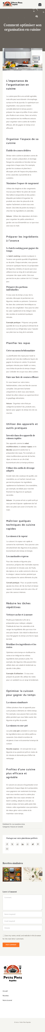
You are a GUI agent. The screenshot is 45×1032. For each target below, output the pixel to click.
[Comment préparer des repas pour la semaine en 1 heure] (12, 874)
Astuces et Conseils (16, 826)
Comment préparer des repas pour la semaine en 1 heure (12, 868)
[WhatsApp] (27, 844)
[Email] (7, 849)
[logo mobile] (12, 2)
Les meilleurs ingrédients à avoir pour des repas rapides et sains (33, 869)
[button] (4, 874)
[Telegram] (32, 844)
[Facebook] (7, 844)
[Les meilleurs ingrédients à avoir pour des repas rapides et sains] (33, 874)
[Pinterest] (38, 844)
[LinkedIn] (22, 844)
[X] (12, 844)
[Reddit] (17, 844)
